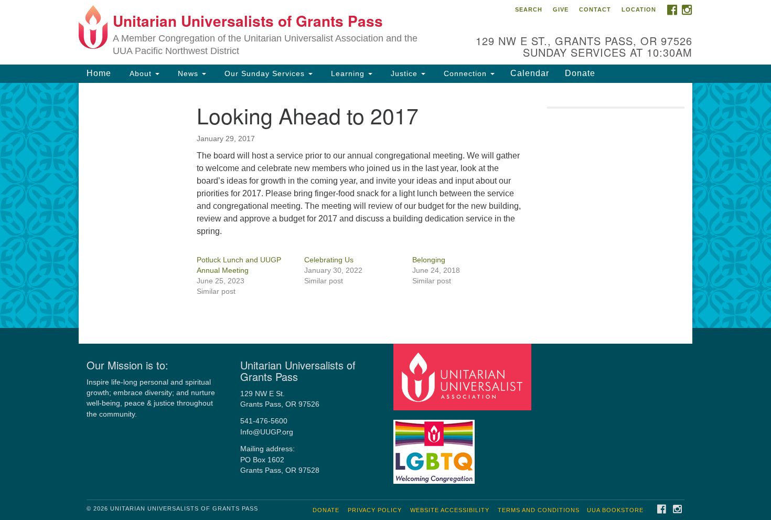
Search (528, 9)
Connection (465, 73)
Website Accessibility (449, 510)
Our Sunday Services (264, 73)
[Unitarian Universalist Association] (463, 376)
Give (561, 9)
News (188, 73)
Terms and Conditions (539, 510)
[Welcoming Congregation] (435, 447)
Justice (404, 73)
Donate (580, 73)
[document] (385, 205)
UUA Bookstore (615, 510)
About (140, 73)
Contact (595, 9)
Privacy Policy (375, 510)
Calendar (529, 73)
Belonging (428, 260)
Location (639, 9)
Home (99, 73)
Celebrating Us (329, 260)
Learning (347, 73)
